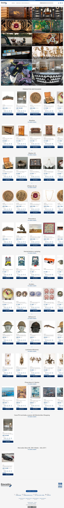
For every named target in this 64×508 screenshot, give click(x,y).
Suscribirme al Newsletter (32, 491)
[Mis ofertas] (58, 3)
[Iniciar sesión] (62, 3)
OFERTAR (8, 114)
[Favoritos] (60, 3)
